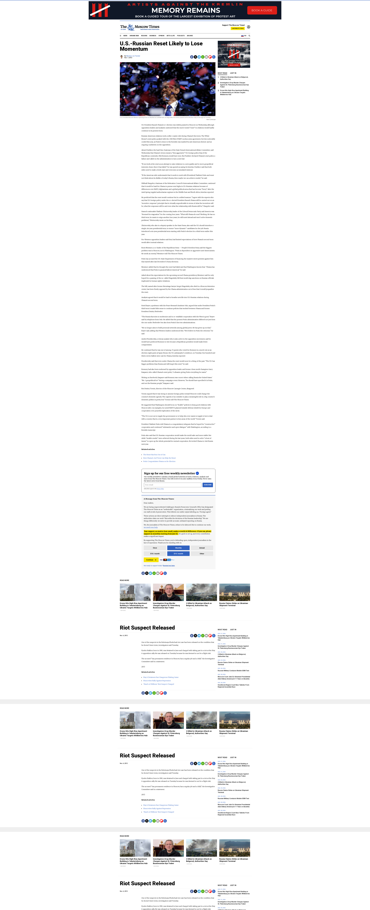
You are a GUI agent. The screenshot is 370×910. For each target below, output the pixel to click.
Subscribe (208, 485)
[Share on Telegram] (199, 57)
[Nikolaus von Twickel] (122, 57)
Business (153, 36)
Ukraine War (134, 36)
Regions (144, 36)
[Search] (249, 36)
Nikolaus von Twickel (133, 56)
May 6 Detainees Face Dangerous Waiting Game (161, 677)
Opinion (161, 36)
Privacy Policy (160, 488)
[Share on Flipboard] (210, 57)
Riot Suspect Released (147, 628)
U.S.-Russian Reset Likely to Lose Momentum (161, 46)
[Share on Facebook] (191, 57)
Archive (190, 36)
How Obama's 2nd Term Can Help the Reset (159, 458)
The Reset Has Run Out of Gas (154, 455)
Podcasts (181, 36)
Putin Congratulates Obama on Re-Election (159, 461)
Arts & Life (171, 36)
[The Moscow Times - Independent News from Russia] (139, 27)
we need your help (151, 527)
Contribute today (238, 28)
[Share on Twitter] (195, 57)
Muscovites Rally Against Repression (157, 681)
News (125, 36)
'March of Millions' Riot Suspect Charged (158, 684)
